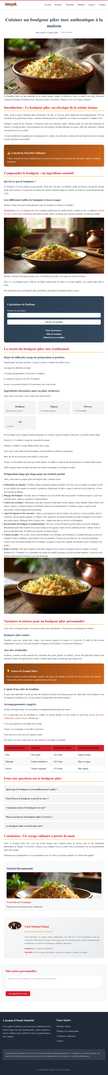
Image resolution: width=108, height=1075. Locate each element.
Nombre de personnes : (16, 310)
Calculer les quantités (54, 322)
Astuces (91, 4)
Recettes (58, 4)
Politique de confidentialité (68, 1031)
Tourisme (70, 4)
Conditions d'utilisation (66, 1036)
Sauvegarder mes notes (18, 994)
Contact (102, 4)
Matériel (81, 4)
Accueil (48, 4)
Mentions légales (64, 1026)
